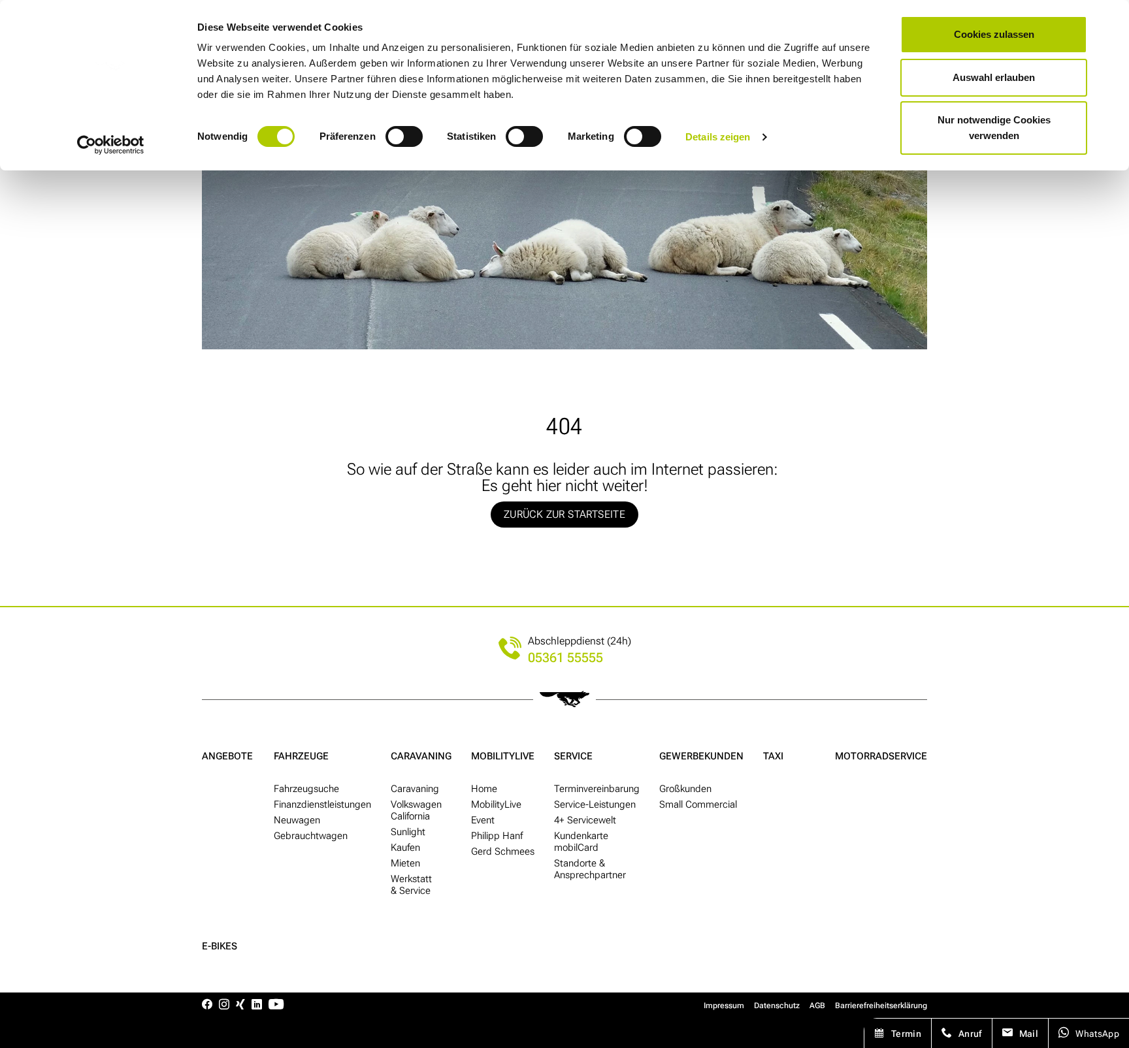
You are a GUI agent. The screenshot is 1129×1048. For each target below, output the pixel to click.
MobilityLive (502, 756)
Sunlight (408, 832)
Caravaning (421, 756)
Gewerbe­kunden (701, 756)
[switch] (404, 136)
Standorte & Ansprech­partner (590, 869)
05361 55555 (565, 658)
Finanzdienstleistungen (322, 804)
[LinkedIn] (257, 1005)
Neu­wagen (297, 820)
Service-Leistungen (595, 804)
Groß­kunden (685, 789)
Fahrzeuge (301, 756)
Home (484, 789)
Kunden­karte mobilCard (581, 841)
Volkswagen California (416, 810)
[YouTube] (276, 1005)
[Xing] (240, 1005)
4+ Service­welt (585, 820)
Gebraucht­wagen (311, 836)
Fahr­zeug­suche (306, 789)
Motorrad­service (881, 756)
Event (483, 820)
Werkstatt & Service (411, 885)
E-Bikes (219, 946)
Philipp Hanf (497, 836)
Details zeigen (717, 136)
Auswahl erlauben (994, 77)
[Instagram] (224, 1005)
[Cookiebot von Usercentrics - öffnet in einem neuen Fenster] (111, 145)
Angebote (227, 756)
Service (573, 756)
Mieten (405, 863)
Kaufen (405, 847)
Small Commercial (698, 804)
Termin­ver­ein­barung (597, 789)
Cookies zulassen (994, 34)
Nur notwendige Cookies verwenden (994, 127)
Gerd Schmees (502, 851)
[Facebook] (207, 1005)
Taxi (773, 756)
